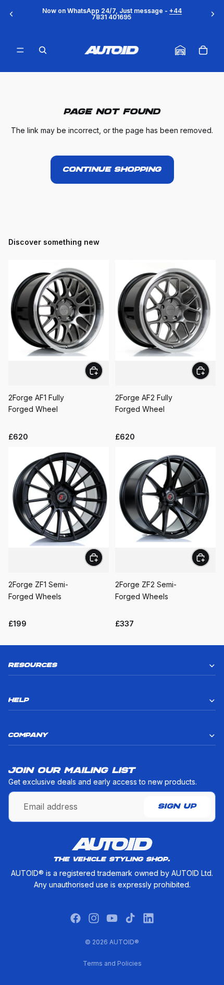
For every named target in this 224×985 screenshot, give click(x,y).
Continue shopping (112, 169)
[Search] (42, 50)
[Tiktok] (130, 918)
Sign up (177, 806)
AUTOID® (124, 942)
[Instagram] (94, 918)
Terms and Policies (112, 963)
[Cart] (203, 50)
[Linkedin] (148, 918)
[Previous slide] (11, 14)
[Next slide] (212, 14)
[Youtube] (112, 918)
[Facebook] (75, 918)
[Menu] (20, 50)
